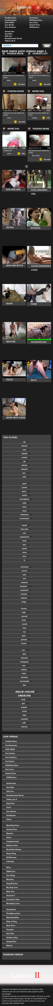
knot (26, 620)
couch (26, 624)
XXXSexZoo (34, 27)
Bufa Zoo (9, 891)
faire (26, 541)
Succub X (9, 895)
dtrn (26, 654)
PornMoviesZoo (11, 913)
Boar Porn (9, 925)
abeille (26, 453)
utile (26, 503)
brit (26, 578)
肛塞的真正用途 (26, 696)
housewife (26, 681)
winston (26, 677)
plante (26, 465)
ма (25, 442)
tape (26, 715)
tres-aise (26, 529)
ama (26, 628)
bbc (33, 155)
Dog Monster (10, 883)
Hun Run (8, 933)
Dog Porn (9, 803)
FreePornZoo (10, 18)
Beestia (8, 833)
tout (26, 556)
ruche (26, 495)
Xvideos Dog (10, 937)
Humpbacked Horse (13, 38)
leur (26, 545)
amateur (26, 586)
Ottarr (7, 819)
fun (26, 666)
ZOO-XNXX (9, 22)
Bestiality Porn (11, 825)
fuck (25, 699)
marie (9, 80)
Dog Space (9, 909)
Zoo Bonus (9, 811)
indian (26, 669)
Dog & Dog (9, 853)
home (25, 643)
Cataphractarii (11, 841)
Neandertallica (11, 917)
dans (26, 491)
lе (26, 560)
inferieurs (26, 515)
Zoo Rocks (9, 25)
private (26, 639)
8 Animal (8, 861)
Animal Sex (10, 31)
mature (26, 598)
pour (25, 484)
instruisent (26, 518)
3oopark (8, 929)
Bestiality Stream (12, 849)
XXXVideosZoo (35, 20)
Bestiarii (8, 879)
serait (26, 525)
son (25, 473)
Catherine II (33, 10)
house (26, 608)
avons (26, 571)
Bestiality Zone (11, 903)
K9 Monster (9, 857)
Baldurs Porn (10, 845)
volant (26, 457)
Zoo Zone (33, 22)
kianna (25, 727)
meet (26, 673)
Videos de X (10, 41)
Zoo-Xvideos (10, 27)
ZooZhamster (10, 20)
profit (26, 548)
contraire (26, 567)
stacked (26, 719)
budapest (26, 662)
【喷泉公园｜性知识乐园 (26, 692)
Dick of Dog (10, 921)
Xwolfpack (9, 815)
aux (26, 533)
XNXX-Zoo (9, 871)
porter (26, 487)
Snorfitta (8, 34)
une (26, 450)
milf (25, 723)
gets (26, 636)
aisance (26, 582)
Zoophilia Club (11, 899)
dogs (26, 602)
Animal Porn (34, 25)
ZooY (7, 807)
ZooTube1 (33, 18)
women (26, 594)
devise (26, 446)
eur (26, 632)
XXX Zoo (8, 36)
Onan (7, 837)
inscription (26, 499)
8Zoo (7, 867)
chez (25, 507)
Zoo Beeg (9, 875)
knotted (34, 118)
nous (26, 552)
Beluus (8, 945)
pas (26, 575)
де (25, 461)
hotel (26, 711)
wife (26, 612)
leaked (26, 707)
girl (26, 703)
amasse (26, 469)
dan (26, 685)
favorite (26, 658)
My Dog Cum (10, 887)
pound (26, 616)
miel (26, 477)
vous (25, 511)
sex (26, 650)
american (25, 590)
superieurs (26, 537)
